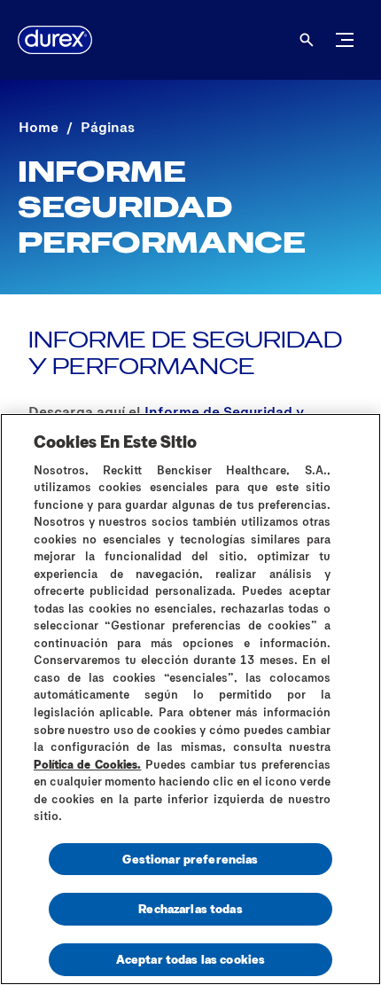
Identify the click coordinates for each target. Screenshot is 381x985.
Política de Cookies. (88, 764)
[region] (190, 699)
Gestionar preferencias (190, 858)
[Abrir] (307, 40)
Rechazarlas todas (190, 908)
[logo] (55, 40)
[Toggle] (344, 40)
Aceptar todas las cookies (191, 958)
